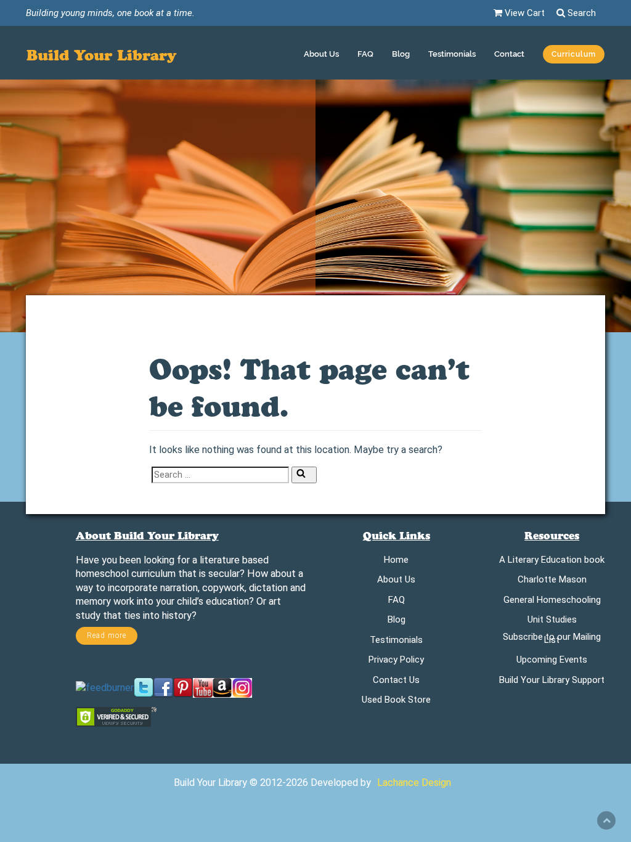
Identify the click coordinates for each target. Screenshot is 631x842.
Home (396, 561)
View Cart (523, 12)
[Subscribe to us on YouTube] (203, 687)
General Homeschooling (552, 602)
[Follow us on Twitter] (143, 687)
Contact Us (396, 682)
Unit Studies (552, 621)
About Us (321, 54)
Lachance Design (414, 782)
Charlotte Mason (552, 581)
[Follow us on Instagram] (242, 687)
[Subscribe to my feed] (105, 687)
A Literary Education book (552, 561)
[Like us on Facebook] (163, 687)
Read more (106, 635)
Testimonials (452, 54)
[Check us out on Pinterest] (183, 687)
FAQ (365, 54)
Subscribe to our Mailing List (552, 640)
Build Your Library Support (552, 682)
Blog (401, 54)
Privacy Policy (396, 661)
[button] (574, 56)
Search (580, 12)
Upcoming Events (551, 661)
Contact (509, 54)
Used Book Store (396, 701)
